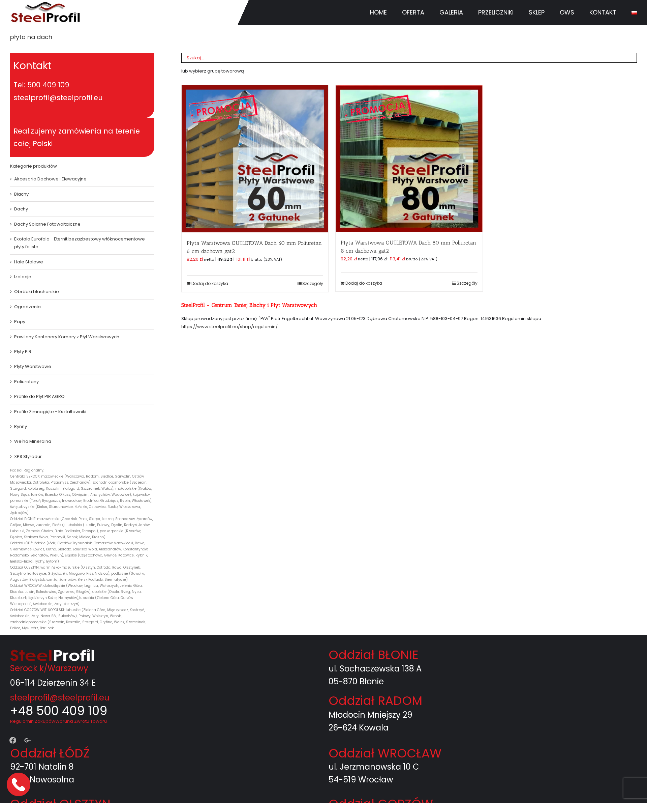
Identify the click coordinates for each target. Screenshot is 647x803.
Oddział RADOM (375, 700)
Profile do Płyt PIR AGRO (39, 396)
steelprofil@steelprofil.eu (60, 697)
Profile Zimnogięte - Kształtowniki (50, 411)
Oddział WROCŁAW (385, 753)
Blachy (21, 194)
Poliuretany (26, 381)
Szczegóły (312, 283)
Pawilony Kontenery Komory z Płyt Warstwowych (66, 337)
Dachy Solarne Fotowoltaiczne (47, 224)
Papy (19, 321)
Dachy (21, 209)
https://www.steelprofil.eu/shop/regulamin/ (229, 326)
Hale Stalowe (28, 262)
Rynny (20, 426)
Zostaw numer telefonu (19, 784)
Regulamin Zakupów (32, 721)
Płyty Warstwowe (32, 366)
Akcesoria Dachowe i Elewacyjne (50, 179)
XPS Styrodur (28, 456)
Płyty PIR (22, 351)
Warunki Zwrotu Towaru (81, 721)
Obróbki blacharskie (36, 291)
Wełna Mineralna (32, 441)
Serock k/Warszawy (49, 668)
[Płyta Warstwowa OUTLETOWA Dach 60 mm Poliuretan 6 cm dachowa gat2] (255, 158)
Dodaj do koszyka (209, 283)
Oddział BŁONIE (374, 654)
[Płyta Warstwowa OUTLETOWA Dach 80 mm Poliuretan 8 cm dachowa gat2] (409, 158)
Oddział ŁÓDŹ (50, 753)
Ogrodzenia (27, 307)
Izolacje (22, 277)
